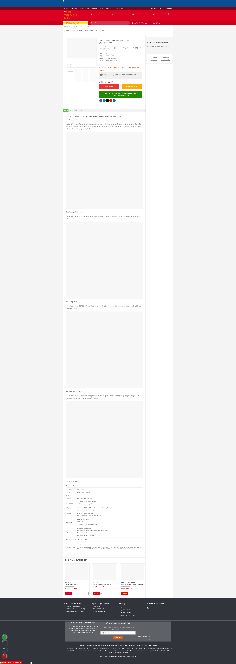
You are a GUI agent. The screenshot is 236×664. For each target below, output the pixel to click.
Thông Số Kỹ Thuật (77, 111)
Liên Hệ (101, 8)
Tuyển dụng (94, 8)
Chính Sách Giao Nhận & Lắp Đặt (75, 609)
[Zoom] (69, 65)
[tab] (65, 110)
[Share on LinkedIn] (114, 100)
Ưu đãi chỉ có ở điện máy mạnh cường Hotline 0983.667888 (120, 94)
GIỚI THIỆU (96, 606)
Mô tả (66, 111)
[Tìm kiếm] (128, 23)
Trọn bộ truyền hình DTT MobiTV (102, 584)
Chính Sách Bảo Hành (99, 611)
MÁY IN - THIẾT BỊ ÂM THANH (81, 26)
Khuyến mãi (108, 8)
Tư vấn (87, 8)
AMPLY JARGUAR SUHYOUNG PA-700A (132, 584)
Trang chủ (66, 8)
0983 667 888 (127, 610)
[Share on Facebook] (100, 100)
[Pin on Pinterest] (110, 100)
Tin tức (81, 8)
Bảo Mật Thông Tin (98, 609)
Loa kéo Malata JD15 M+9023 (73, 584)
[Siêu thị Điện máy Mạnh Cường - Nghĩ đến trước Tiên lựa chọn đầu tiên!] (73, 15)
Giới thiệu (74, 8)
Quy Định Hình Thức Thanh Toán (75, 611)
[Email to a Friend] (107, 100)
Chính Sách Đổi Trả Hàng (73, 606)
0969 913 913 (127, 612)
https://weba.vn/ (131, 656)
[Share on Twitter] (104, 100)
